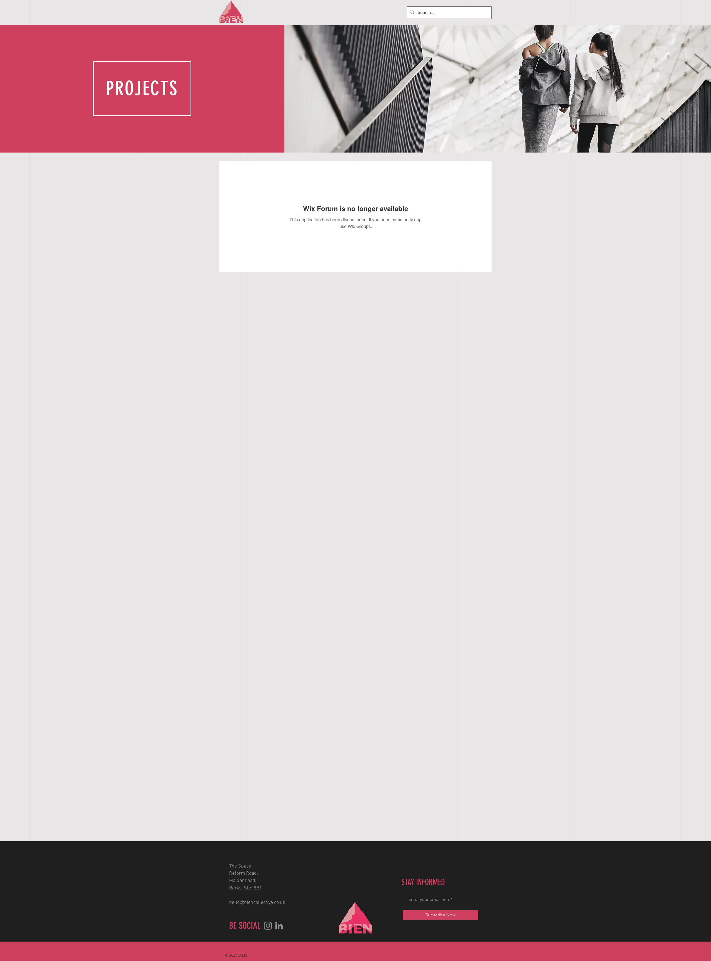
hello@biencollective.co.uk (257, 903)
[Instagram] (267, 925)
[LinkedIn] (279, 925)
